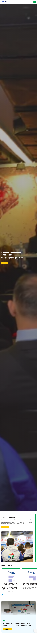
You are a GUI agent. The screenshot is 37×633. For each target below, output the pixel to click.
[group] (11, 582)
